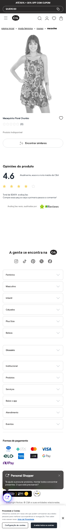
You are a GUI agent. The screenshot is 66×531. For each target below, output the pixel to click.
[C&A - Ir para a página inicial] (15, 18)
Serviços (10, 389)
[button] (39, 18)
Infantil (9, 298)
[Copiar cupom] (58, 9)
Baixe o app (11, 400)
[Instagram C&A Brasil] (16, 261)
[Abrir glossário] (37, 350)
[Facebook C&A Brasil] (50, 261)
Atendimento (12, 412)
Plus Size (10, 321)
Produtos (10, 377)
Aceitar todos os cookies (44, 525)
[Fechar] (63, 518)
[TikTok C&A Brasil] (25, 261)
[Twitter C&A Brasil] (41, 261)
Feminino (10, 274)
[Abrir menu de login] (47, 18)
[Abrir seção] (39, 275)
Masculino (11, 286)
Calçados (10, 309)
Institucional (12, 366)
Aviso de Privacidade (26, 519)
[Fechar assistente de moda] (59, 475)
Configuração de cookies (15, 525)
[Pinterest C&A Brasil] (33, 261)
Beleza (9, 333)
